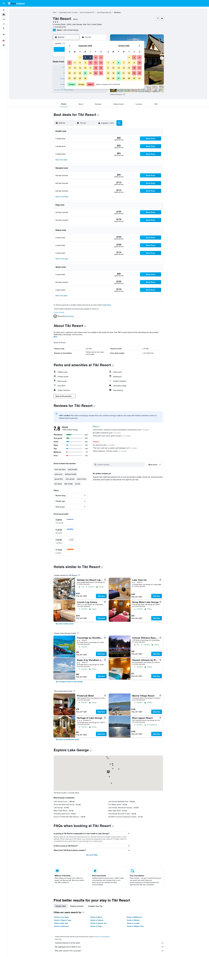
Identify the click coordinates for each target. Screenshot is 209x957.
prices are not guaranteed (102, 936)
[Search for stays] (4, 14)
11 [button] (96, 62)
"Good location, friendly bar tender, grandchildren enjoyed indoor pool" (121, 430)
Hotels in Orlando (97, 920)
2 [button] (85, 57)
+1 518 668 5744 (59, 27)
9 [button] (85, 62)
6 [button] (69, 62)
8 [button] (80, 62)
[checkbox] (64, 521)
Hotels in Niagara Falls (135, 926)
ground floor (59, 479)
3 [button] (90, 57)
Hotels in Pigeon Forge (62, 920)
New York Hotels (85, 12)
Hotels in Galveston (61, 926)
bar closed (58, 484)
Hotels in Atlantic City (98, 923)
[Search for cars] (4, 19)
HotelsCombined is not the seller (67, 943)
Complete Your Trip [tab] (95, 906)
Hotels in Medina (133, 920)
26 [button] (101, 73)
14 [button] (75, 68)
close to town (81, 479)
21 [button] (75, 73)
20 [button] (70, 73)
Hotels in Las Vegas (61, 917)
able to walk (68, 484)
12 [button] (101, 62)
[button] (3, 3)
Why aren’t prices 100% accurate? (68, 950)
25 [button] (96, 73)
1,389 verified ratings (70, 30)
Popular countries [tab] (77, 906)
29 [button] (80, 78)
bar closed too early (104, 445)
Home (54, 12)
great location (72, 469)
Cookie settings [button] (59, 312)
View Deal (101, 596)
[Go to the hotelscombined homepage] (16, 3)
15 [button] (80, 68)
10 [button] (90, 62)
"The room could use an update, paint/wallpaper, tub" (115, 448)
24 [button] (90, 73)
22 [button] (80, 73)
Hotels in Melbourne (134, 917)
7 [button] (74, 62)
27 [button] (70, 78)
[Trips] (4, 34)
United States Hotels (65, 12)
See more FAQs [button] (92, 855)
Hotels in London (133, 923)
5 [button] (100, 57)
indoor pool (58, 474)
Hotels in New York (61, 923)
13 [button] (70, 68)
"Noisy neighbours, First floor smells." (110, 451)
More (55, 337)
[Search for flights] (4, 10)
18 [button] (96, 68)
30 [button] (85, 78)
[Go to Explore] (4, 28)
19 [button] (101, 68)
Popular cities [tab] (61, 906)
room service (70, 479)
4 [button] (95, 57)
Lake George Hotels (103, 12)
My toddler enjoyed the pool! (107, 433)
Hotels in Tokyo (96, 926)
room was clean (60, 469)
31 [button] (139, 78)
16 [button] (85, 68)
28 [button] (75, 78)
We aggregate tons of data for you (68, 946)
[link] (64, 623)
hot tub (77, 484)
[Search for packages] (4, 24)
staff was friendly (70, 474)
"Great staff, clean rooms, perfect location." (112, 436)
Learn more (106, 305)
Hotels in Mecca (96, 917)
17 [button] (90, 68)
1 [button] (80, 57)
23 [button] (85, 73)
